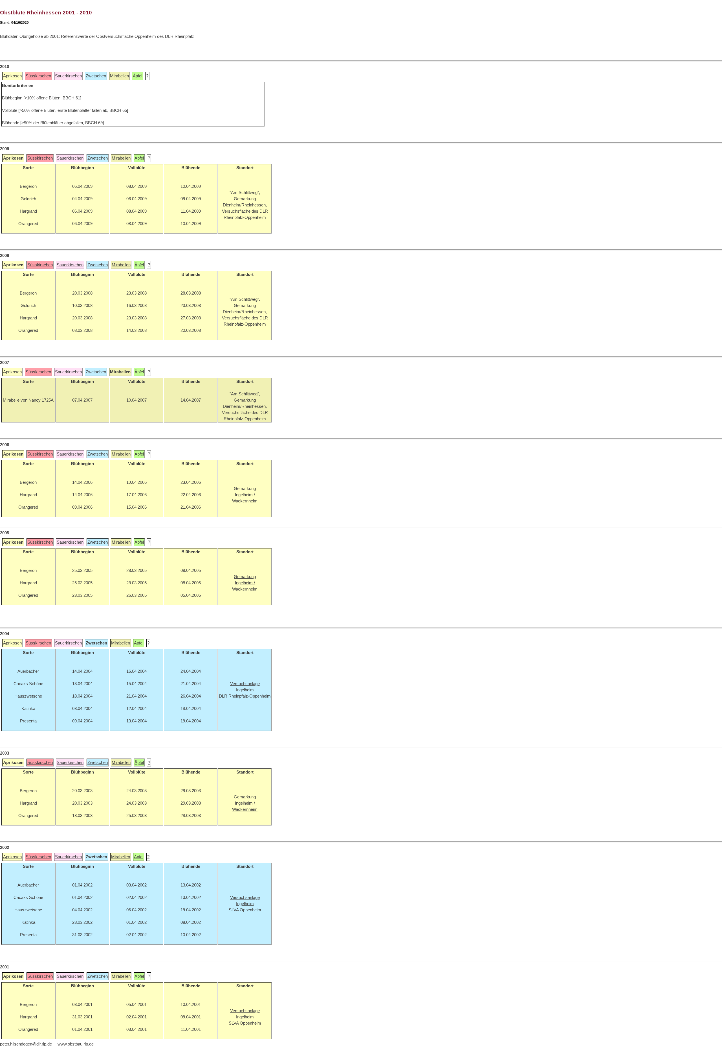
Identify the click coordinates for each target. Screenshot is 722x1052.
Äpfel (137, 76)
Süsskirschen (38, 76)
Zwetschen (96, 76)
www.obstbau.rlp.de (76, 1044)
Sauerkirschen (68, 76)
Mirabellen (119, 76)
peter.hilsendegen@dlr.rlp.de (26, 1044)
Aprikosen (12, 76)
